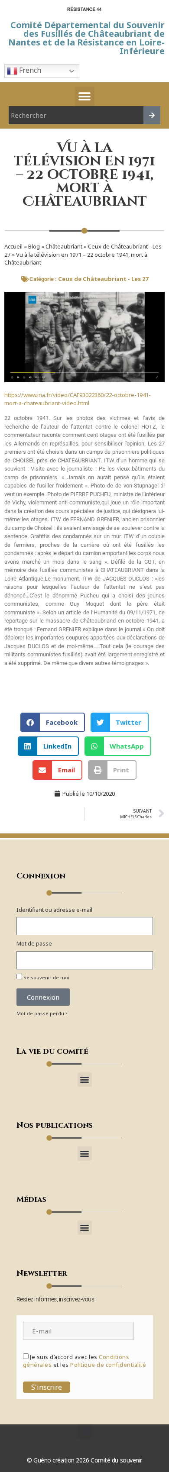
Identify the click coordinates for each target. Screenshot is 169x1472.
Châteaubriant (64, 246)
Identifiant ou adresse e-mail (54, 910)
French (29, 70)
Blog (34, 246)
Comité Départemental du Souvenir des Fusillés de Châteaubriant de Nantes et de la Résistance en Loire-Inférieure (86, 38)
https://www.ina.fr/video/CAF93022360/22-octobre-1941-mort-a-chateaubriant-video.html (77, 399)
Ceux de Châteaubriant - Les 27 (103, 279)
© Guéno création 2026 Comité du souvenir (84, 1460)
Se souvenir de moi (45, 977)
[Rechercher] (151, 115)
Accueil (13, 246)
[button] (84, 96)
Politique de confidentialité (108, 1365)
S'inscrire (46, 1387)
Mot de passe (34, 943)
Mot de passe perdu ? (42, 1013)
